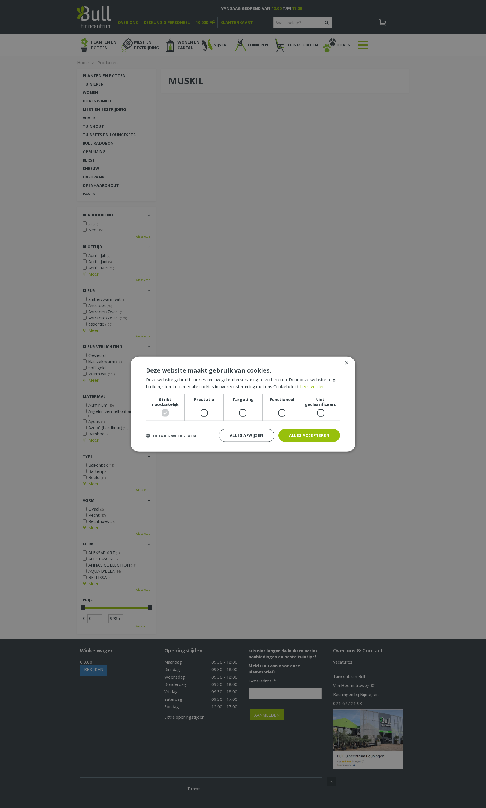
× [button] (346, 363)
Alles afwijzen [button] (247, 435)
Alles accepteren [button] (309, 435)
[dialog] (243, 404)
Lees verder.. (313, 386)
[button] (171, 435)
